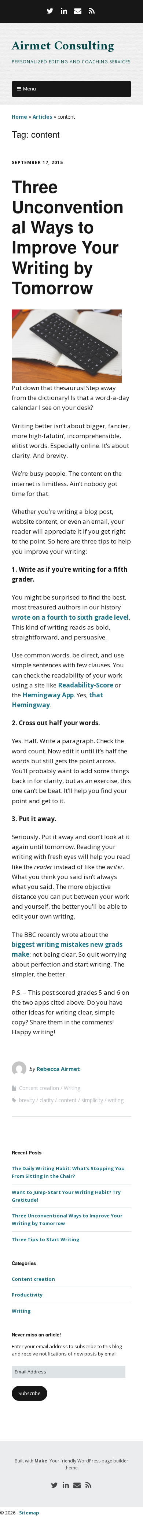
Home (19, 116)
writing (116, 1100)
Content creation (39, 1087)
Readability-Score (85, 685)
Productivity (27, 1294)
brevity (27, 1100)
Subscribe (29, 1393)
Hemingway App (48, 695)
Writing (72, 1087)
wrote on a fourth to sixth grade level (70, 617)
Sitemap (29, 1512)
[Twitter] (50, 11)
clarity (47, 1100)
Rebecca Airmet (58, 1068)
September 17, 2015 (37, 162)
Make (40, 1461)
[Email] (78, 11)
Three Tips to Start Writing (46, 1239)
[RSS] (91, 11)
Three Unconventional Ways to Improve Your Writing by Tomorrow (68, 236)
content (67, 1100)
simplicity (92, 1100)
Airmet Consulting (63, 47)
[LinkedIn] (64, 11)
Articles (42, 116)
